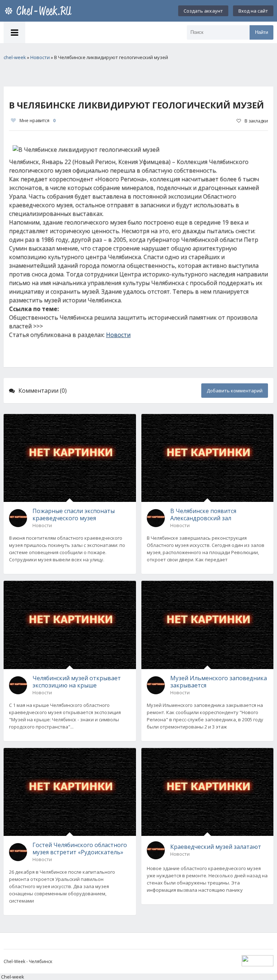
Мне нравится (37, 120)
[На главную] (40, 11)
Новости (118, 335)
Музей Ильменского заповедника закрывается (218, 681)
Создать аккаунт (203, 11)
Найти (261, 32)
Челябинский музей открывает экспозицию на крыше (76, 681)
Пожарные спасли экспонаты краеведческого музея (73, 514)
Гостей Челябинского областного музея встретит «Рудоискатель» (79, 848)
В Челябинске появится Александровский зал (203, 514)
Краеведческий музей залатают (215, 846)
